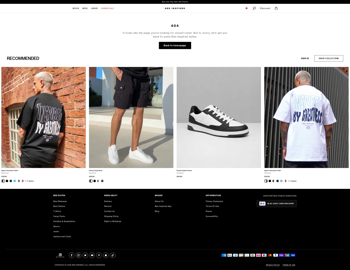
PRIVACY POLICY (273, 265)
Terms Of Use (212, 206)
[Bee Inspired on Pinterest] (99, 255)
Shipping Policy (111, 216)
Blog (157, 211)
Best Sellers (59, 206)
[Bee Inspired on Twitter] (85, 255)
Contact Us (109, 211)
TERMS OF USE (289, 265)
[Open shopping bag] (276, 8)
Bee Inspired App (163, 206)
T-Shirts (57, 211)
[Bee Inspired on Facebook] (71, 255)
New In (75, 8)
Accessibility (212, 216)
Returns (108, 206)
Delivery (108, 201)
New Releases (60, 201)
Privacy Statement (214, 201)
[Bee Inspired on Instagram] (78, 255)
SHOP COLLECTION (329, 58)
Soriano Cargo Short (95, 170)
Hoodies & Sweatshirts (64, 221)
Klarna (209, 211)
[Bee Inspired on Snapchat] (106, 255)
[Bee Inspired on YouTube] (92, 255)
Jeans (56, 231)
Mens (85, 8)
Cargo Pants (59, 216)
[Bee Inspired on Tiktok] (112, 255)
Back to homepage (175, 45)
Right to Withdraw (112, 221)
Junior (94, 8)
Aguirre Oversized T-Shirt (9, 170)
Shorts (56, 226)
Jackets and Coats (62, 236)
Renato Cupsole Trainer (184, 170)
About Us (159, 201)
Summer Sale (107, 8)
